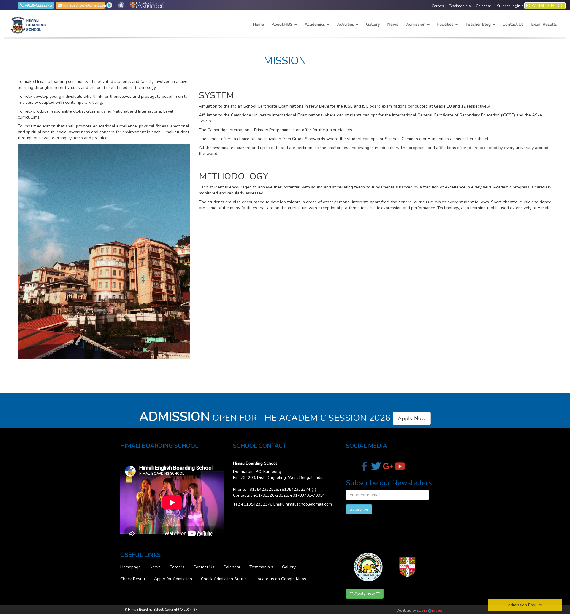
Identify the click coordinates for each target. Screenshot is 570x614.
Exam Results (544, 24)
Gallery (373, 24)
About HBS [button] (283, 24)
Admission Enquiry (525, 605)
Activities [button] (346, 24)
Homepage (130, 567)
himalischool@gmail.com (68, 6)
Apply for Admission (173, 579)
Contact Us (513, 24)
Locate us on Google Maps (281, 579)
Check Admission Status (224, 579)
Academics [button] (315, 24)
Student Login (508, 6)
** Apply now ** (365, 593)
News (392, 24)
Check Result (132, 579)
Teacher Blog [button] (479, 24)
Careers (177, 567)
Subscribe (359, 509)
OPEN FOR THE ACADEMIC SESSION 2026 (282, 418)
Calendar (231, 567)
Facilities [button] (446, 24)
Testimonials (261, 567)
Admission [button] (416, 24)
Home (258, 24)
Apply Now (412, 418)
